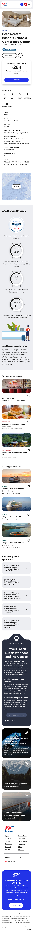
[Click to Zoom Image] (16, 19)
